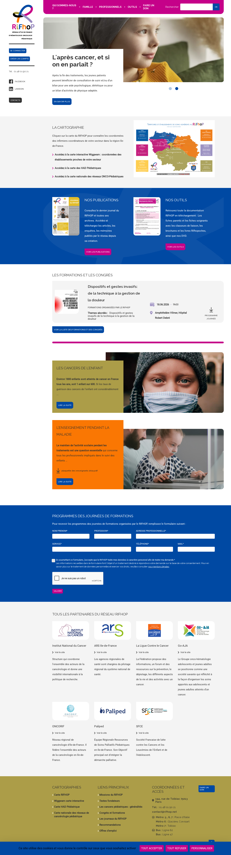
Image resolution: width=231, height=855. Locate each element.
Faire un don (204, 788)
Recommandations (110, 824)
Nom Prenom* (59, 531)
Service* (57, 544)
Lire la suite (65, 405)
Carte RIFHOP (62, 794)
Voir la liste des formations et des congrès (78, 329)
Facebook (20, 81)
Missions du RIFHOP (111, 794)
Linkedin (19, 89)
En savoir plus (62, 101)
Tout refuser (176, 848)
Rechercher (172, 7)
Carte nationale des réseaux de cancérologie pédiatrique (71, 814)
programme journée (211, 317)
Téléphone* (142, 544)
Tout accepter (151, 848)
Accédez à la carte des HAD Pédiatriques (78, 168)
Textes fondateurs (109, 800)
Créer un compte (19, 59)
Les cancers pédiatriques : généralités (120, 806)
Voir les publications (98, 252)
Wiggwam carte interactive (69, 800)
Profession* (101, 531)
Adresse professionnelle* (151, 531)
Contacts (15, 100)
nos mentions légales (158, 566)
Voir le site (60, 652)
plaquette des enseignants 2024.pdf (80, 471)
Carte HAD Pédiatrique (67, 806)
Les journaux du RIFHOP (112, 818)
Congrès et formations (112, 812)
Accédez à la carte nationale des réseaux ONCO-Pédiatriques (89, 176)
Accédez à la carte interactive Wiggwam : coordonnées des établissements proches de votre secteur (88, 157)
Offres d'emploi (108, 830)
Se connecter (17, 50)
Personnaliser (201, 848)
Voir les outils (175, 247)
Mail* (181, 544)
